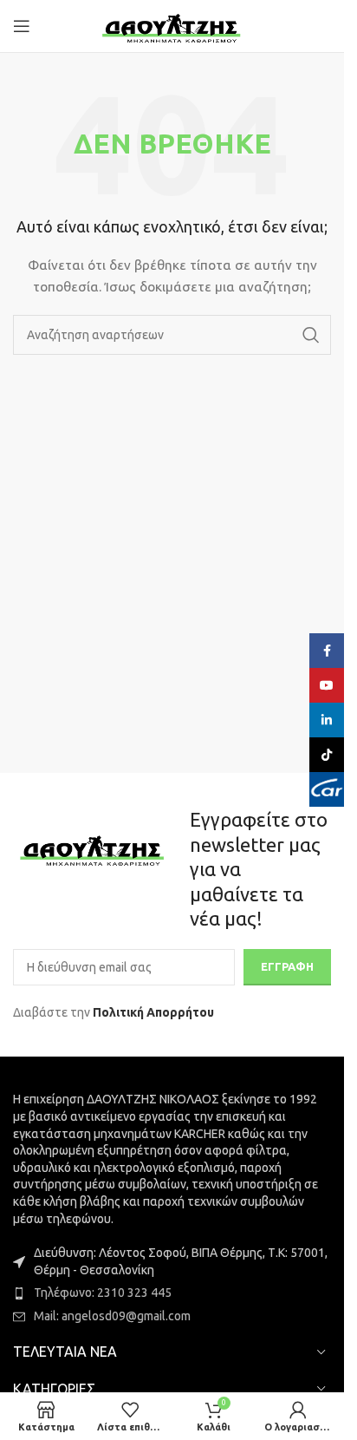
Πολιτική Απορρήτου (153, 1012)
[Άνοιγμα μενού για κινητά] (21, 26)
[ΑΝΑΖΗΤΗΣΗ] (311, 335)
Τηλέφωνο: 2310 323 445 (103, 1292)
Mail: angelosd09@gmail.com (112, 1316)
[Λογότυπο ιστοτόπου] (172, 25)
